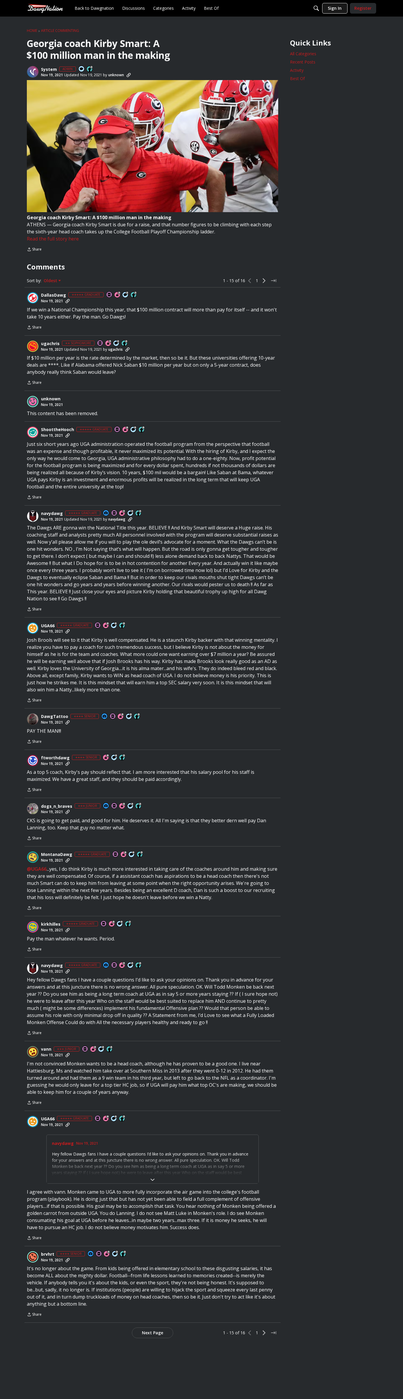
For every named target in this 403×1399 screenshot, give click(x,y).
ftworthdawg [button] (55, 758)
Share (34, 250)
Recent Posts (302, 62)
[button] (33, 72)
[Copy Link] (128, 75)
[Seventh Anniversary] (117, 295)
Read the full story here (53, 238)
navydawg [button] (52, 513)
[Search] (316, 8)
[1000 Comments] (125, 295)
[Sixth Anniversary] (125, 430)
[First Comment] (81, 69)
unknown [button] (116, 74)
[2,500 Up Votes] (141, 430)
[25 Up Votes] (90, 69)
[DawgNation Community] (45, 8)
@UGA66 (37, 869)
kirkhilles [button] (50, 924)
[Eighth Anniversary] (106, 758)
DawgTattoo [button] (54, 716)
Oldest (51, 281)
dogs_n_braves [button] (56, 806)
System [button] (49, 69)
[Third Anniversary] (122, 806)
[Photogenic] (106, 513)
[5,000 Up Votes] (138, 513)
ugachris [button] (50, 343)
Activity (297, 70)
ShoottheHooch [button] (57, 429)
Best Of (297, 78)
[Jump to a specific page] (273, 280)
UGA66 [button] (48, 625)
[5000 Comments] (130, 513)
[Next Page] (264, 280)
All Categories (303, 53)
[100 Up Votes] (138, 806)
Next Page (152, 1332)
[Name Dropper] (109, 295)
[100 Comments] (129, 716)
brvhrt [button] (47, 1254)
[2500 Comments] (114, 625)
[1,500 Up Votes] (133, 295)
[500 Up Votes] (137, 716)
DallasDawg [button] (53, 295)
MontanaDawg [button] (56, 854)
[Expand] (152, 1179)
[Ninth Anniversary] (120, 716)
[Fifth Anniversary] (107, 1254)
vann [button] (46, 1049)
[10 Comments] (116, 343)
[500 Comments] (114, 758)
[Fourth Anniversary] (93, 1049)
